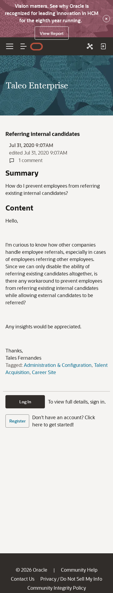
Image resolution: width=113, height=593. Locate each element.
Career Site (44, 372)
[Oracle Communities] (89, 46)
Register (17, 421)
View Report (52, 33)
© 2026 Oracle (31, 570)
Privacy (48, 579)
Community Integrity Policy (56, 588)
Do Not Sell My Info (81, 579)
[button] (23, 46)
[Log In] (103, 46)
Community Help (79, 570)
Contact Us (22, 579)
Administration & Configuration (58, 365)
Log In (25, 401)
